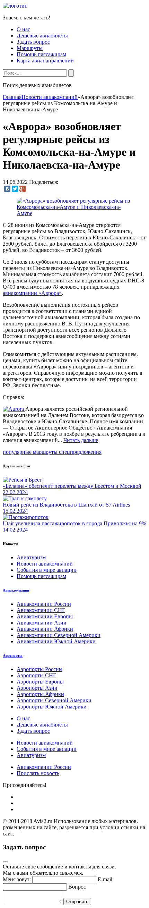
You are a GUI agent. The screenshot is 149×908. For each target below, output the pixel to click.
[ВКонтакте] (7, 189)
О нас (23, 29)
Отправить (77, 901)
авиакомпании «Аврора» (32, 293)
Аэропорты (13, 655)
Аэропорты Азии (37, 688)
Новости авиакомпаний (49, 97)
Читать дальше (80, 440)
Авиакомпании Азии (42, 623)
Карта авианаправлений (45, 60)
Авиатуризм (31, 557)
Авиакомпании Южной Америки (56, 641)
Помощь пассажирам (41, 54)
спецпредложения (80, 452)
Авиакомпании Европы (45, 616)
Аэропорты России (39, 669)
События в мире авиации (47, 570)
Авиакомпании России (44, 604)
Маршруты (30, 48)
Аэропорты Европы (40, 682)
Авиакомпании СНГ (41, 610)
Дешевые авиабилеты (42, 36)
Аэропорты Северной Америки (54, 700)
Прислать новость (38, 773)
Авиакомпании (16, 590)
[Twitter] (15, 189)
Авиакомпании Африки (45, 629)
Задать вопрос (33, 42)
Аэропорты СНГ (36, 675)
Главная (12, 97)
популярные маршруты (31, 452)
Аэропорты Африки (40, 694)
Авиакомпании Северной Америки (58, 635)
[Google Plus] (22, 189)
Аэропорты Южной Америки (52, 707)
